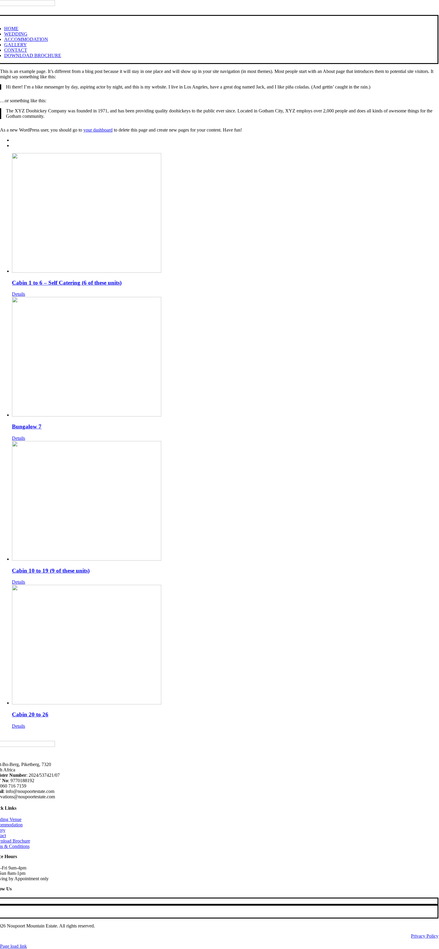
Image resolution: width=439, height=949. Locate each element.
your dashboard (98, 129)
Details (18, 294)
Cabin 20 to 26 (30, 714)
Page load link (13, 946)
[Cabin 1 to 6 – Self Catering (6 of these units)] (225, 213)
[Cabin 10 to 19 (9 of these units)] (225, 501)
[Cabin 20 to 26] (225, 645)
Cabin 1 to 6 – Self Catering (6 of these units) (67, 283)
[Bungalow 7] (225, 357)
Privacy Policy (424, 936)
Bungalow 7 (27, 426)
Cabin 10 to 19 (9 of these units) (51, 570)
